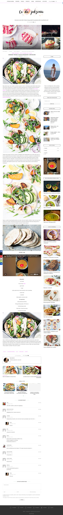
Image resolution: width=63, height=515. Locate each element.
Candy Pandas (9, 445)
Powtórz (39, 402)
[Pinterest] (52, 1)
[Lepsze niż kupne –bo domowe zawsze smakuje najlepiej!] (52, 324)
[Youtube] (53, 1)
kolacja (4, 351)
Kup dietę (45, 1)
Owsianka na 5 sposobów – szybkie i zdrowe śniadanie (54, 139)
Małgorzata (20, 56)
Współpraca (38, 1)
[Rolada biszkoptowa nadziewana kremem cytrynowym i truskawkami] (51, 43)
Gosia (11, 422)
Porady (22, 1)
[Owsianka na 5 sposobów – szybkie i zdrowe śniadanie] (46, 139)
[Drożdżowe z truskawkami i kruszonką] (52, 250)
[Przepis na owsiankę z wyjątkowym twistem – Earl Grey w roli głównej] (22, 387)
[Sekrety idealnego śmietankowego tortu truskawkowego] (22, 37)
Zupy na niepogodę (47, 207)
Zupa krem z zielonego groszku (49, 222)
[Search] (56, 1)
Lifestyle (51, 148)
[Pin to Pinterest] (27, 355)
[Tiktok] (54, 1)
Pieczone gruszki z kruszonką (49, 302)
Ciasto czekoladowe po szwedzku (50, 347)
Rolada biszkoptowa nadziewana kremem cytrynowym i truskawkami (50, 46)
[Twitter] (50, 1)
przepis (24, 283)
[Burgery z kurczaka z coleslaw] (35, 387)
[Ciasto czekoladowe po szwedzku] (52, 340)
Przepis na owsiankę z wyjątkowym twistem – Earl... (22, 393)
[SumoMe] (1, 263)
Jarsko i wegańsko (17, 51)
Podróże (17, 1)
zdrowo (26, 351)
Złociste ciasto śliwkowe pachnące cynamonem (50, 242)
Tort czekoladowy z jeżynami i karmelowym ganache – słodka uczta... (50, 33)
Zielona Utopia (9, 451)
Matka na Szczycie (10, 409)
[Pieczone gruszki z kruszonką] (52, 295)
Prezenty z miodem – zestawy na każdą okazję (55, 133)
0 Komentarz (10, 48)
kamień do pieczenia (6, 97)
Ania (7, 402)
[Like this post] (23, 355)
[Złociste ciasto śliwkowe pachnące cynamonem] (52, 235)
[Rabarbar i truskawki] (52, 281)
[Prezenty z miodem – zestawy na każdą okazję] (46, 134)
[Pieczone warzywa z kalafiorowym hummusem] (9, 387)
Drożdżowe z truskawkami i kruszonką (51, 257)
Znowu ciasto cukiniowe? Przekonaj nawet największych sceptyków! (52, 273)
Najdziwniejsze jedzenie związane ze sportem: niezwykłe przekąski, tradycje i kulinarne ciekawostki (54, 119)
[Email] (1, 259)
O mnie (32, 1)
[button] (4, 37)
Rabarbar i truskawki (48, 287)
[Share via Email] (28, 355)
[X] (1, 254)
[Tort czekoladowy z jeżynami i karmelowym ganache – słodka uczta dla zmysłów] (51, 31)
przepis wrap (21, 351)
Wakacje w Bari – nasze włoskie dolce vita (54, 127)
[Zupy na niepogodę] (52, 200)
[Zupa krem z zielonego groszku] (52, 215)
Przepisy (28, 1)
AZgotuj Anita (9, 458)
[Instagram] (51, 1)
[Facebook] (1, 251)
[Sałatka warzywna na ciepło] (46, 113)
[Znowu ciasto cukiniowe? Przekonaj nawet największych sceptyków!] (52, 265)
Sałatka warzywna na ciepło (55, 111)
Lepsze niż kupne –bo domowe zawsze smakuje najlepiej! (51, 332)
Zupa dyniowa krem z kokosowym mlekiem (52, 193)
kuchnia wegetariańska (11, 351)
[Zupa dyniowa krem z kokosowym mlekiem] (52, 186)
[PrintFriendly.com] (1, 261)
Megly (8, 435)
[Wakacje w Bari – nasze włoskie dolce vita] (46, 128)
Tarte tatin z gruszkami (48, 316)
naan (17, 351)
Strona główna (10, 1)
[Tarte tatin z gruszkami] (52, 310)
